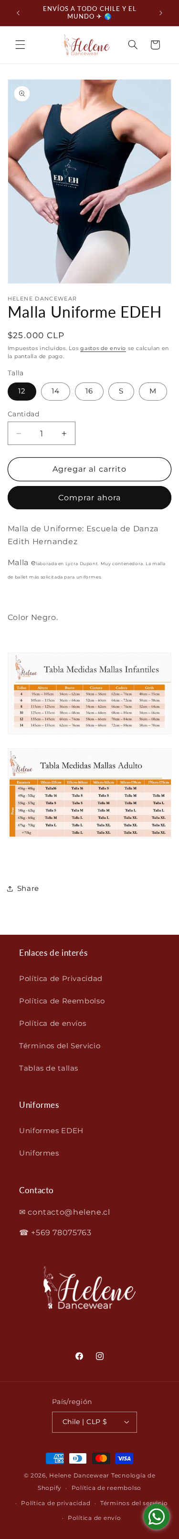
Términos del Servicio (59, 1046)
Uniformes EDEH (51, 1130)
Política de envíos (52, 1023)
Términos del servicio (134, 1503)
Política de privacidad (55, 1503)
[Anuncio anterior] (18, 12)
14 (56, 391)
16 (89, 391)
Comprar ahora (89, 497)
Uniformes (39, 1153)
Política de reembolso (106, 1488)
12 (22, 391)
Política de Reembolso (62, 1001)
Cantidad (23, 414)
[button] (20, 45)
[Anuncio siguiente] (160, 12)
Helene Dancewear (79, 1475)
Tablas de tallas (48, 1068)
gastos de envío (103, 348)
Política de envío (94, 1518)
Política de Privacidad (61, 978)
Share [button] (28, 888)
